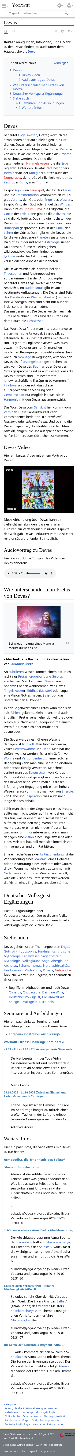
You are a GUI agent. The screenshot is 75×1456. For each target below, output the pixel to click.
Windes (65, 204)
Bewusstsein (38, 772)
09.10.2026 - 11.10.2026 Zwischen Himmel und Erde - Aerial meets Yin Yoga (35, 1094)
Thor (39, 182)
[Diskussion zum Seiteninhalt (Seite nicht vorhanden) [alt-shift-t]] (14, 31)
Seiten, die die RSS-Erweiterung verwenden (31, 1408)
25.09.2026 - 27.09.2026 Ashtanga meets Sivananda (38, 1049)
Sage (45, 961)
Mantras (40, 859)
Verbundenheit (33, 758)
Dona (23, 182)
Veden (64, 149)
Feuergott (37, 190)
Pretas (23, 676)
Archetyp (10, 965)
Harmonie (11, 399)
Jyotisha (10, 256)
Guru (59, 228)
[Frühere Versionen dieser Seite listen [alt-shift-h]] (63, 31)
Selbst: (44, 1247)
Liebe (46, 749)
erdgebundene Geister (45, 676)
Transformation (27, 195)
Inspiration (33, 796)
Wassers (66, 199)
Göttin (8, 214)
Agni (18, 190)
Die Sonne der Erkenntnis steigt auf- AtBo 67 (34, 1345)
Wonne (9, 758)
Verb (7, 412)
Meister (45, 690)
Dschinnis (46, 1002)
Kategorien (10, 1404)
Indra (8, 173)
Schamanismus (30, 965)
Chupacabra (31, 992)
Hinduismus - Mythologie (22, 970)
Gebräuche (63, 970)
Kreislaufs (17, 297)
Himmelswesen (37, 163)
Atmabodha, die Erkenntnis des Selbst (33, 1159)
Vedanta (23, 1242)
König (33, 173)
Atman (64, 1366)
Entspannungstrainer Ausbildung (33, 1034)
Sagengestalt (51, 956)
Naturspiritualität (56, 965)
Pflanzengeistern (31, 362)
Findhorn (10, 385)
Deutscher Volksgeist (24, 997)
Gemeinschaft (14, 395)
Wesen (50, 681)
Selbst (61, 1301)
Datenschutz (10, 1451)
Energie (67, 791)
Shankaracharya (58, 1242)
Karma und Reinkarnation (48, 1424)
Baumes (39, 366)
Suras (8, 316)
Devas (9, 469)
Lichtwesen (35, 321)
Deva (32, 51)
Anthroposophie (24, 951)
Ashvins (59, 214)
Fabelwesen (31, 956)
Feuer (67, 190)
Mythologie (12, 961)
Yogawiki (21, 5)
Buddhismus (34, 288)
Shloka (16, 1357)
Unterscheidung (52, 854)
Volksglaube (31, 961)
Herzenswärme (24, 749)
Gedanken (11, 873)
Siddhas (32, 690)
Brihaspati (11, 228)
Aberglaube (59, 961)
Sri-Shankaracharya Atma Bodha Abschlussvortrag (38, 1230)
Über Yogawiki (29, 1451)
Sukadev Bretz (21, 664)
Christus (15, 992)
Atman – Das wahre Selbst (22, 1167)
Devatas (65, 154)
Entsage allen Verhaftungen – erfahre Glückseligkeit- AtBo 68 (29, 1287)
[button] (39, 489)
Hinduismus (47, 951)
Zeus (7, 182)
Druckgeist (29, 1002)
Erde (64, 163)
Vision (29, 837)
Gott (64, 140)
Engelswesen (27, 135)
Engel (48, 199)
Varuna (16, 199)
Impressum (48, 1451)
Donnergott (12, 177)
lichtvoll (28, 744)
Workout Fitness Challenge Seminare (33, 1042)
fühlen (15, 713)
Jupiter (66, 177)
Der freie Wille (52, 992)
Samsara (63, 297)
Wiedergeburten (43, 297)
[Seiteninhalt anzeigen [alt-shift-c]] (6, 31)
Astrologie (52, 242)
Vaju (18, 204)
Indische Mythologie (17, 1424)
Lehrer (8, 232)
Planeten (43, 237)
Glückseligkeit (21, 1320)
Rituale (48, 970)
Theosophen (13, 273)
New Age (24, 357)
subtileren (16, 672)
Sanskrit (40, 407)
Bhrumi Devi (33, 209)
